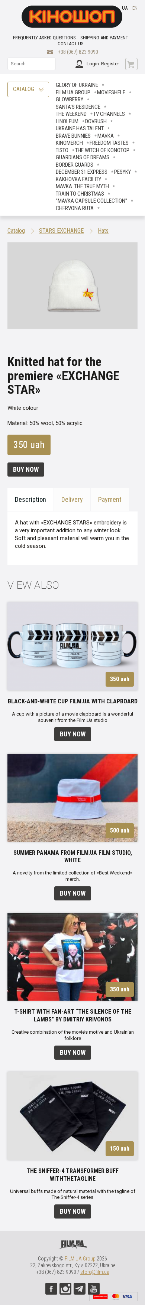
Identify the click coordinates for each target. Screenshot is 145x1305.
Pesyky (122, 172)
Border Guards (74, 164)
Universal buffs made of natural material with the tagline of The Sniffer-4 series (72, 1194)
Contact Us (71, 43)
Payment (110, 499)
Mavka (105, 136)
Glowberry (69, 99)
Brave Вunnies (73, 136)
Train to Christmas (80, 193)
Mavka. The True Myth (82, 186)
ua (125, 8)
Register (110, 63)
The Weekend (71, 114)
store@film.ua (94, 1272)
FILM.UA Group (73, 92)
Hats (103, 230)
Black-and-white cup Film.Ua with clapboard (73, 701)
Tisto (62, 150)
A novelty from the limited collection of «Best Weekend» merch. (72, 876)
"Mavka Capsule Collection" (91, 200)
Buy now (26, 469)
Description (30, 499)
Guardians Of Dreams (82, 157)
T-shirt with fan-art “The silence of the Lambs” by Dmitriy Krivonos (72, 1015)
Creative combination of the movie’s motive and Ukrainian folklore (73, 1035)
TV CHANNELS (109, 114)
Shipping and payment (104, 37)
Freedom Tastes (109, 143)
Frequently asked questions (44, 37)
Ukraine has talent (80, 128)
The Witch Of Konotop (102, 150)
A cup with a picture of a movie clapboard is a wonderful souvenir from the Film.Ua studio (72, 717)
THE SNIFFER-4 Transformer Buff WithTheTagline (72, 1174)
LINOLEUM (67, 121)
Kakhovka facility (78, 179)
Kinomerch (69, 143)
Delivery (72, 499)
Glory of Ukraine (77, 85)
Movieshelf (111, 92)
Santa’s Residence (78, 107)
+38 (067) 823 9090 (78, 52)
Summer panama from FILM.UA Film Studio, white (72, 856)
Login (93, 63)
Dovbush (96, 121)
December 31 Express (81, 172)
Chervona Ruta (75, 208)
